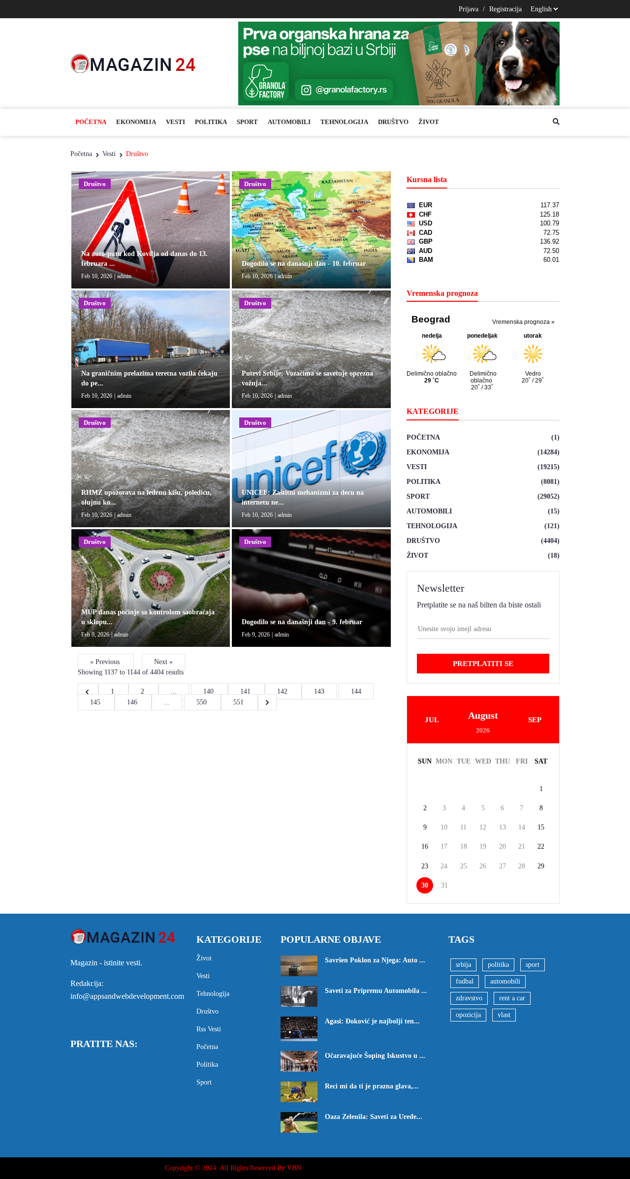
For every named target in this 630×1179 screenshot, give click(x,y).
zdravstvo (469, 998)
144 (356, 691)
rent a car (512, 998)
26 (482, 866)
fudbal (464, 981)
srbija (463, 964)
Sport (247, 122)
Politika (211, 122)
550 (202, 702)
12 (482, 827)
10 (444, 827)
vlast (504, 1015)
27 (502, 866)
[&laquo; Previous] (88, 691)
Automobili (289, 122)
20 (502, 846)
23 (424, 866)
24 (444, 866)
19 (482, 846)
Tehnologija (344, 122)
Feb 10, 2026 (96, 276)
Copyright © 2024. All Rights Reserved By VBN (233, 1168)
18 (463, 846)
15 (540, 827)
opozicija (468, 1015)
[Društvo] (150, 229)
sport (532, 964)
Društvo (393, 122)
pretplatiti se (483, 664)
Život (428, 122)
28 (521, 866)
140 (209, 691)
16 (424, 846)
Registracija (505, 9)
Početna (90, 122)
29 (540, 866)
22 (540, 846)
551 (239, 702)
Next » (163, 662)
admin (124, 276)
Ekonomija (136, 122)
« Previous (106, 662)
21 (521, 846)
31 (444, 885)
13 (502, 827)
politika (498, 964)
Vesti (175, 122)
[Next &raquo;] (267, 702)
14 (521, 827)
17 (444, 846)
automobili (505, 981)
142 (283, 691)
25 (463, 866)
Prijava (468, 9)
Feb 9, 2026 (95, 634)
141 (246, 691)
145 (96, 702)
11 (463, 827)
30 (424, 885)
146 (133, 702)
